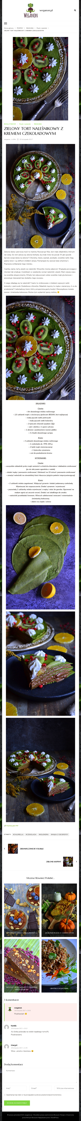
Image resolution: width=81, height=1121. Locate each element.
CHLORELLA (18, 834)
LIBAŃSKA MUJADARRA (59, 988)
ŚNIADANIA (38, 124)
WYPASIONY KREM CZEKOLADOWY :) (21, 933)
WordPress (55, 1118)
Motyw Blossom (32, 1118)
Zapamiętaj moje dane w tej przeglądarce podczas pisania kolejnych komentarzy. (34, 1095)
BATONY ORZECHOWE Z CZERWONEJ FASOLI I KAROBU (21, 988)
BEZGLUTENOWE (10, 124)
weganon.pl (46, 10)
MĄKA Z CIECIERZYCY (60, 834)
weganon (7, 139)
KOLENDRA (44, 834)
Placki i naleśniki (25, 124)
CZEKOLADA (31, 834)
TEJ (52, 424)
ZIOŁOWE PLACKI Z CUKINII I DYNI (59, 933)
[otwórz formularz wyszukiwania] (75, 10)
